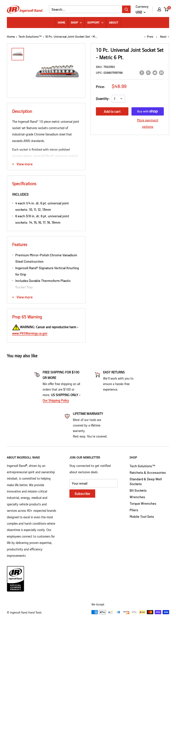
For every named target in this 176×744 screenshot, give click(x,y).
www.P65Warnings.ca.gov (29, 333)
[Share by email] (161, 72)
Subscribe (82, 493)
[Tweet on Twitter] (154, 72)
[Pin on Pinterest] (148, 72)
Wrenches (137, 497)
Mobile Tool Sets (142, 516)
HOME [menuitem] (61, 22)
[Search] (126, 9)
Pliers (134, 510)
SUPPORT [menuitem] (93, 22)
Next (163, 36)
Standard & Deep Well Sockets (146, 481)
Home (11, 36)
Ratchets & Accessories (148, 472)
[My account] (159, 9)
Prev (150, 36)
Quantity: (103, 98)
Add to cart (112, 111)
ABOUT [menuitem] (113, 22)
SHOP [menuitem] (74, 22)
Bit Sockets (138, 490)
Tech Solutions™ (30, 36)
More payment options (147, 123)
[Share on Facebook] (141, 72)
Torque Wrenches (143, 503)
